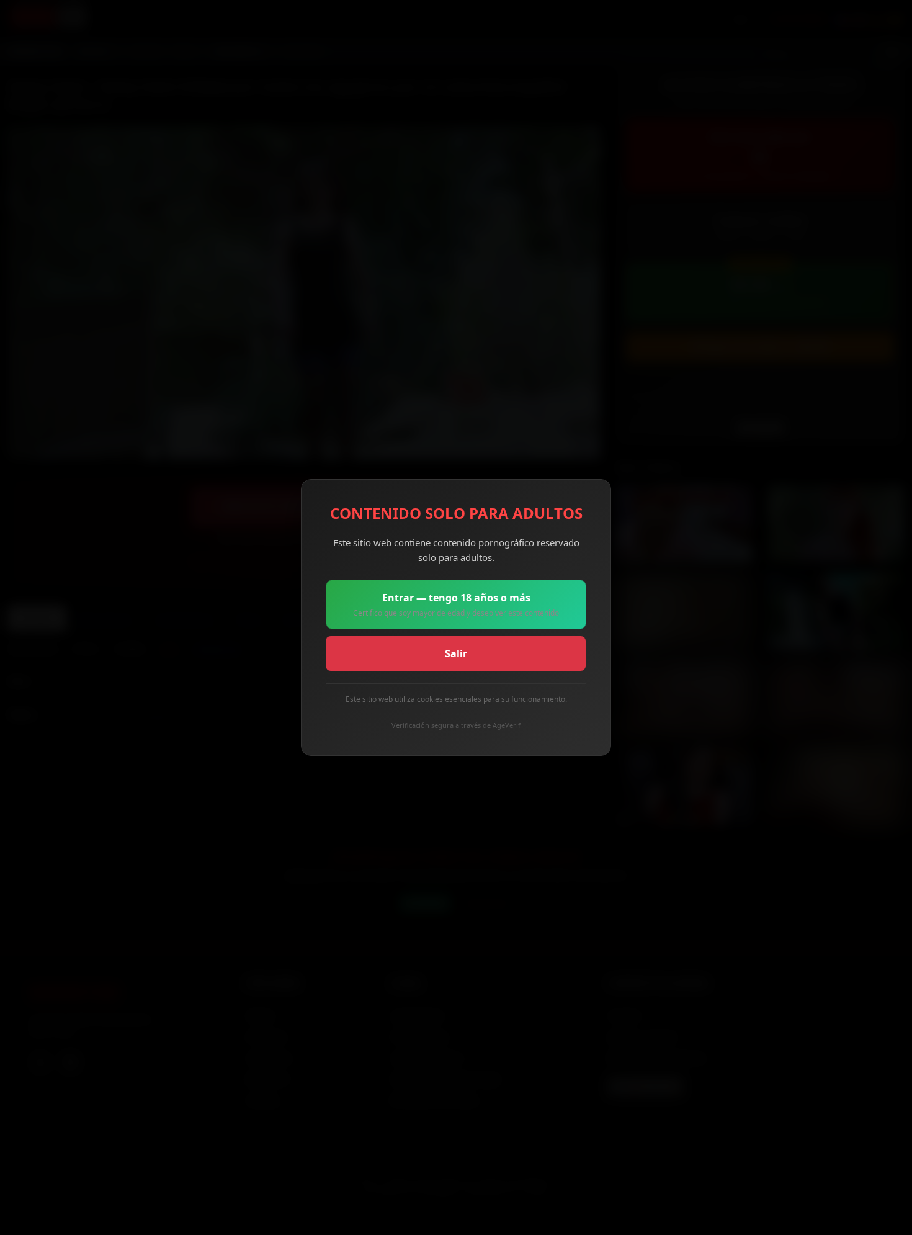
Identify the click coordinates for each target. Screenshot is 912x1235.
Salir (456, 653)
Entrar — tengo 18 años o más (456, 604)
